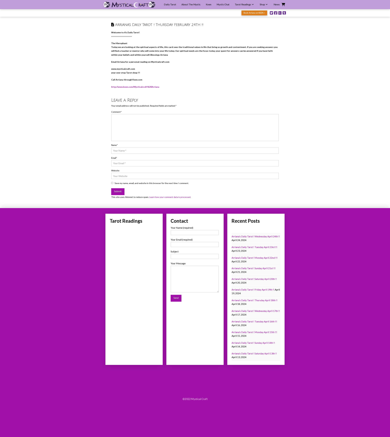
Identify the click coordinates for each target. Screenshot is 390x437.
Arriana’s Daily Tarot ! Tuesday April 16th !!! (254, 321)
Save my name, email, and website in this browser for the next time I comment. (152, 183)
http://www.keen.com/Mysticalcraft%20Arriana (135, 87)
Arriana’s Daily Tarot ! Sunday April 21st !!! (254, 268)
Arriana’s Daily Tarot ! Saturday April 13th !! (254, 353)
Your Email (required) (182, 239)
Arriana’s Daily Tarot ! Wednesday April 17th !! (256, 310)
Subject (175, 251)
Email (114, 158)
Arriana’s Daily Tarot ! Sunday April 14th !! (253, 342)
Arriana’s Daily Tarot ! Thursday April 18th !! (254, 300)
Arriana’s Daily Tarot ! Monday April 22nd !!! (255, 257)
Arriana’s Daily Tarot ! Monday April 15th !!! (254, 332)
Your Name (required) (182, 227)
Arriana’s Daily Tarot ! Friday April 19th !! (253, 289)
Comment (116, 112)
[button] (283, 4)
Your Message (178, 263)
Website (115, 170)
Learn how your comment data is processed (169, 197)
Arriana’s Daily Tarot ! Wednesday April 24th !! (256, 236)
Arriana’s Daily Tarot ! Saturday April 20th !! (254, 278)
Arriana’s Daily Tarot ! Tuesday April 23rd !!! (254, 247)
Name (114, 145)
